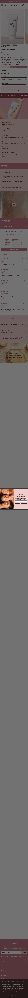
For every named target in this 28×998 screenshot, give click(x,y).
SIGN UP (21, 503)
